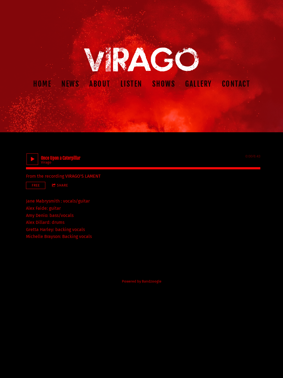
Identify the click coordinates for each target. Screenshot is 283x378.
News (70, 83)
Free (36, 185)
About (100, 83)
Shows (163, 83)
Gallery (198, 83)
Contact (236, 83)
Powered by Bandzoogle (141, 281)
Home (42, 83)
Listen (131, 83)
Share (62, 185)
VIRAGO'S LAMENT (83, 176)
